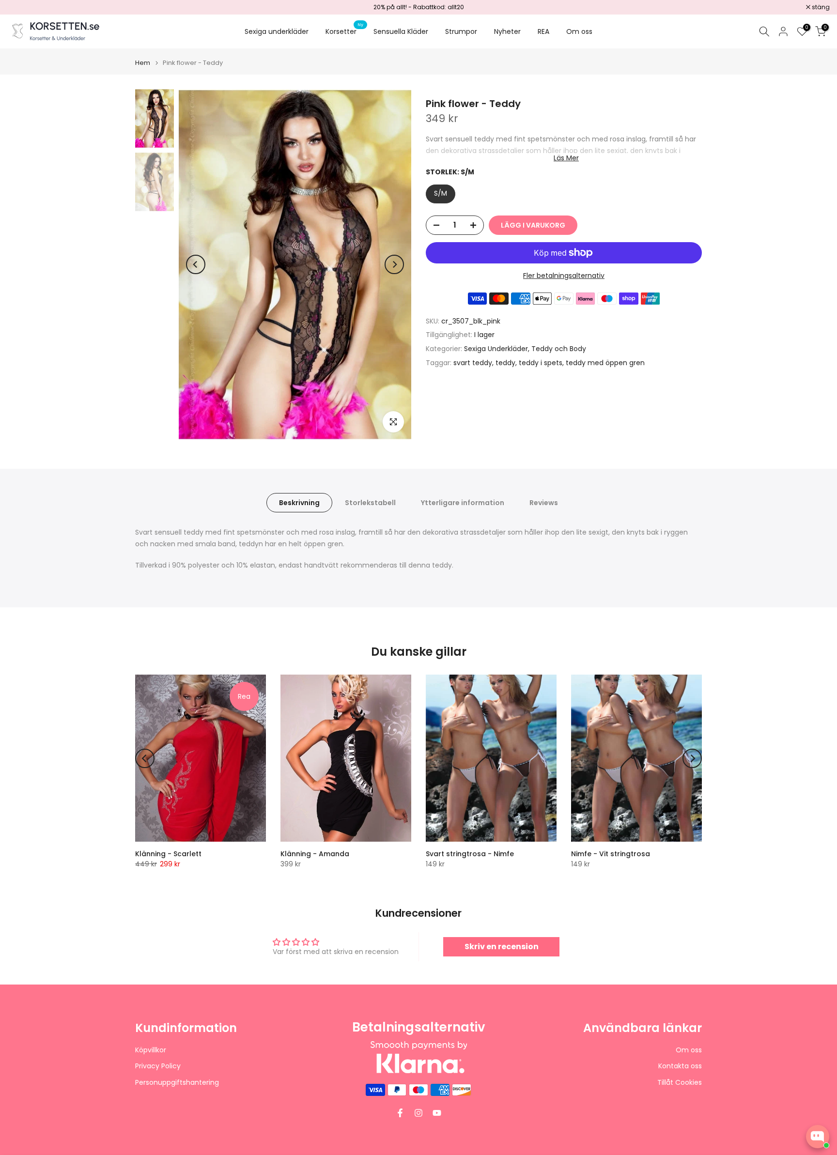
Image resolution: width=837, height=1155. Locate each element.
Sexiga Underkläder (496, 349)
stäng (21, 7)
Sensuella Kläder (400, 31)
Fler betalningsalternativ (563, 275)
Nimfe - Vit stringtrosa (610, 854)
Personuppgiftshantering (177, 1082)
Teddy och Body (558, 349)
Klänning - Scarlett (168, 854)
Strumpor (461, 31)
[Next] (394, 264)
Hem (142, 63)
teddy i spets (540, 363)
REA (543, 31)
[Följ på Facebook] (400, 1113)
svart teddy (472, 363)
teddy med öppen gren (605, 363)
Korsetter (345, 31)
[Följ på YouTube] (437, 1113)
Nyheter (507, 31)
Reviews (543, 503)
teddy (505, 363)
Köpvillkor (150, 1050)
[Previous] (195, 264)
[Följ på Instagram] (418, 1113)
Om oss (579, 31)
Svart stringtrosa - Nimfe (470, 854)
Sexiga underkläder (277, 31)
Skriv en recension (502, 946)
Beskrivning (299, 503)
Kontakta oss (680, 1066)
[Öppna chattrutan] (817, 1136)
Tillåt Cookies (679, 1082)
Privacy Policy (158, 1066)
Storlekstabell (370, 503)
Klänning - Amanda (314, 854)
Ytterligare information (462, 503)
